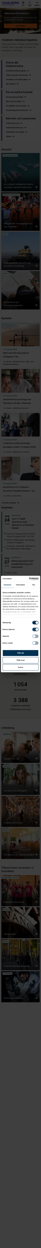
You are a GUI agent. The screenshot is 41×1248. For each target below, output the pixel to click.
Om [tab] (33, 585)
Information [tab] (20, 585)
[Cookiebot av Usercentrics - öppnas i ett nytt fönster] (29, 578)
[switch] (35, 629)
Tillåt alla (20, 653)
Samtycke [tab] (7, 585)
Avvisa (20, 667)
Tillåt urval (20, 660)
